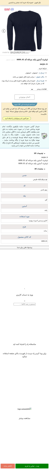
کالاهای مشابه (8, 466)
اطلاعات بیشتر (39, 89)
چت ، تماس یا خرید (32, 466)
